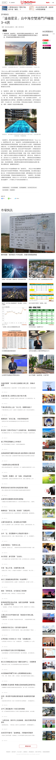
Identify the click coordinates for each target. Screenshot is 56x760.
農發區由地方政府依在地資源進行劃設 (14, 487)
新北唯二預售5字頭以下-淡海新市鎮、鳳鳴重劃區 (18, 430)
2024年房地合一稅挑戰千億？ (36, 327)
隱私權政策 (31, 751)
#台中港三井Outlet (32, 187)
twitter (17, 198)
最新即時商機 (45, 35)
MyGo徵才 (19, 751)
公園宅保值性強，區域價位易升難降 (13, 522)
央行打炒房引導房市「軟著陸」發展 (38, 303)
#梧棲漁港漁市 (6, 187)
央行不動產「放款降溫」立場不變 (39, 375)
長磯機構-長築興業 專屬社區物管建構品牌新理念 (18, 685)
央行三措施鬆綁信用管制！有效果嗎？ (14, 579)
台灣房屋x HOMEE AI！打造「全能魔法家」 (16, 639)
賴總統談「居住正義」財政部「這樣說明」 (16, 510)
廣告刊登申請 (38, 751)
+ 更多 (53, 33)
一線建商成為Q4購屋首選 (10, 465)
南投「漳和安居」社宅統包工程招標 (13, 591)
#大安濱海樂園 (14, 187)
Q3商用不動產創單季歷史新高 (10, 375)
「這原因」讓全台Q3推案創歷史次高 (11, 327)
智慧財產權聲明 (46, 751)
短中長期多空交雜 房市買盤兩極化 (13, 650)
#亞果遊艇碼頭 (22, 187)
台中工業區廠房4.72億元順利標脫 (13, 709)
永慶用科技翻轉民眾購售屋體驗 (12, 499)
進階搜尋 (13, 2)
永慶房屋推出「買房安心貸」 (11, 545)
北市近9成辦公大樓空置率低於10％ (39, 351)
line (10, 198)
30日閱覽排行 (47, 31)
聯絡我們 (8, 751)
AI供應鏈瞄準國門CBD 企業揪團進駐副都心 (16, 673)
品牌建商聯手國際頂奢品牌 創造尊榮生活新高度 (18, 453)
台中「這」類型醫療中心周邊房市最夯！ (15, 533)
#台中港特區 (5, 190)
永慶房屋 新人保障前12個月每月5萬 (13, 396)
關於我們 (14, 751)
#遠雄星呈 (12, 190)
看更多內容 (28, 746)
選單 (5, 2)
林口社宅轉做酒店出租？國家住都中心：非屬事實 (18, 662)
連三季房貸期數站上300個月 (11, 442)
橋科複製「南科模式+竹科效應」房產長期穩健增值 (19, 255)
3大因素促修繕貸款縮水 (9, 351)
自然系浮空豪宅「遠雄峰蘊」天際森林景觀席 (17, 733)
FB (3, 198)
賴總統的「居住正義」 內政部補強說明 (14, 419)
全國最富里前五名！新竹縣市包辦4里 (14, 627)
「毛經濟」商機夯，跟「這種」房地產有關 (16, 476)
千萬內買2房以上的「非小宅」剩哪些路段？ (16, 407)
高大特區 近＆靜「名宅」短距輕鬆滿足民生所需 (40, 279)
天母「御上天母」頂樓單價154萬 (12, 568)
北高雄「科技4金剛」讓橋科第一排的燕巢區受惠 (14, 279)
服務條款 (25, 751)
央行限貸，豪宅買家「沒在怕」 (12, 556)
